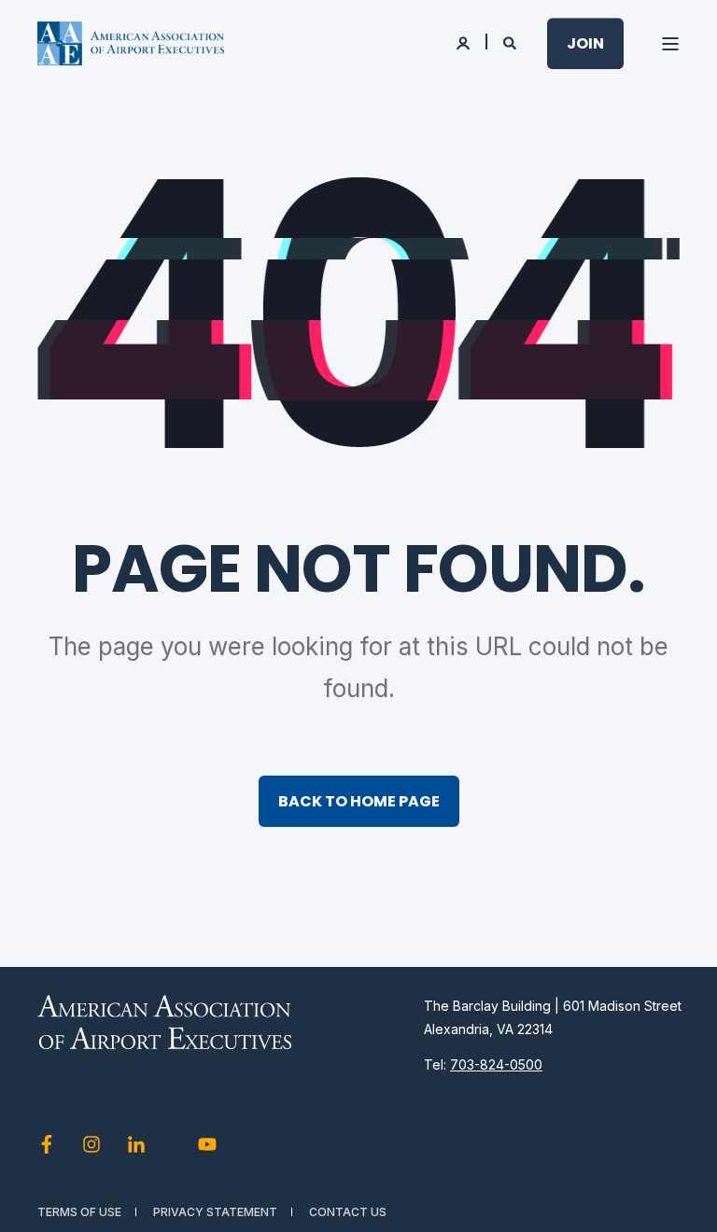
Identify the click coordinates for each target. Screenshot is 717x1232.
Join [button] (585, 43)
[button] (680, 1195)
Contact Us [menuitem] (348, 1212)
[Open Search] (511, 41)
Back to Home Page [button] (359, 801)
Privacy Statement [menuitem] (215, 1212)
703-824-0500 (496, 1064)
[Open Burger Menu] (670, 44)
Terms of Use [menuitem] (79, 1212)
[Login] (464, 41)
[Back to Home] (130, 43)
